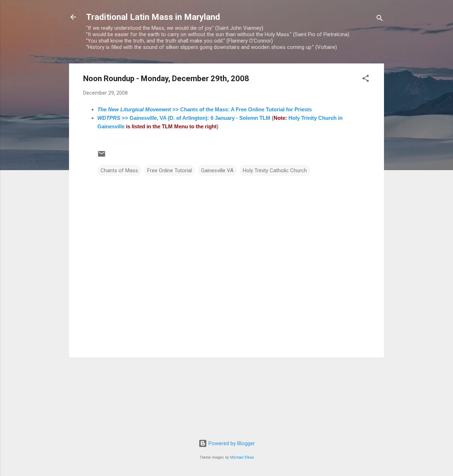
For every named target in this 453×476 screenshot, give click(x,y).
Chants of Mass (119, 170)
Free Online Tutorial (169, 170)
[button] (365, 79)
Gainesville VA (217, 170)
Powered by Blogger (231, 443)
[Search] (379, 19)
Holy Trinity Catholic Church (275, 170)
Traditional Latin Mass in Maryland (153, 17)
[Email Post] (101, 156)
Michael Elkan (242, 457)
